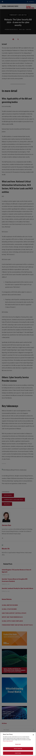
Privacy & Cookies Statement (8, 741)
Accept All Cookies (18, 753)
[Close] (33, 735)
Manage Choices (18, 744)
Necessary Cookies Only (18, 748)
